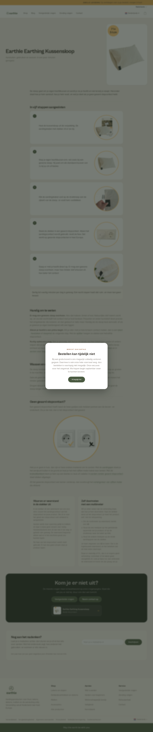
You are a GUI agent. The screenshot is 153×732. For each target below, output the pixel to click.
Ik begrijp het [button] (76, 379)
